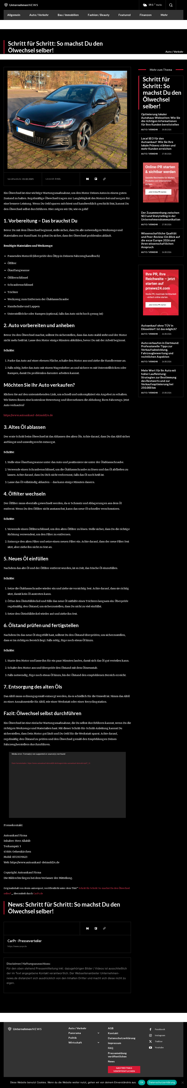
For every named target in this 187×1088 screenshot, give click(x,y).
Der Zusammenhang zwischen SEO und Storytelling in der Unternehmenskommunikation (160, 216)
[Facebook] (150, 1029)
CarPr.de (38, 893)
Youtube (159, 1047)
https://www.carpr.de (17, 946)
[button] (171, 5)
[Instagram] (150, 1036)
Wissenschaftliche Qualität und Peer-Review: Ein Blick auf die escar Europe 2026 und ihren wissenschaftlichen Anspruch (160, 240)
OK (142, 1082)
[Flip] (95, 179)
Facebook (160, 1029)
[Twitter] (150, 1042)
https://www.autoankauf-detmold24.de (28, 415)
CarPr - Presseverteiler (24, 941)
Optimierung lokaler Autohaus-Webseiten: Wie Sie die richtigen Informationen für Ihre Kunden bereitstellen (160, 119)
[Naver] (87, 179)
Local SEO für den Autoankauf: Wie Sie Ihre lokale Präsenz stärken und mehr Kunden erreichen (158, 143)
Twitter (159, 1041)
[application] (67, 785)
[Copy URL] (104, 179)
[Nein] (182, 1082)
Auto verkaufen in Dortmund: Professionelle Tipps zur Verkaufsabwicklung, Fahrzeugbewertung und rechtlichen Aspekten (160, 349)
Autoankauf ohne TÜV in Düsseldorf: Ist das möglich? (159, 327)
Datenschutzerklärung (162, 1082)
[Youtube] (150, 1048)
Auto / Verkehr (174, 51)
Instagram (160, 1035)
